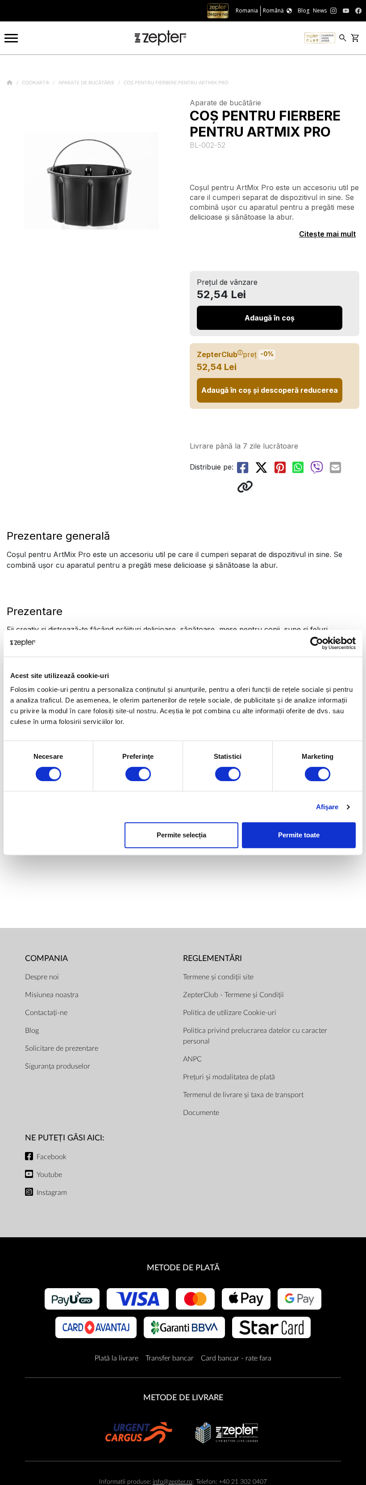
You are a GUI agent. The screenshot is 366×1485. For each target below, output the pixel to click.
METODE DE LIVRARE (183, 1398)
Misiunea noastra (52, 994)
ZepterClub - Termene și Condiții (233, 994)
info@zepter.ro (172, 1481)
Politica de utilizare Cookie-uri (229, 1012)
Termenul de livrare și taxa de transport (243, 1094)
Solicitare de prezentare (61, 1048)
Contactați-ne (46, 1012)
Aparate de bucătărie (87, 82)
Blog (32, 1030)
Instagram (52, 1192)
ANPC (192, 1059)
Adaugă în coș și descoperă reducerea (269, 390)
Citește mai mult (327, 233)
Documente (201, 1112)
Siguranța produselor (57, 1066)
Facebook (52, 1157)
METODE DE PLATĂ (183, 1268)
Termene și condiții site (218, 977)
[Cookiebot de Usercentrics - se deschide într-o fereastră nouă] (317, 643)
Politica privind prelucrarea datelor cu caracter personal (255, 1036)
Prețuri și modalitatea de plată (229, 1077)
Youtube (49, 1174)
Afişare (327, 807)
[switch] (138, 774)
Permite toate (299, 835)
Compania (46, 958)
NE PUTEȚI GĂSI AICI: (64, 1138)
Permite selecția (181, 835)
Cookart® (36, 82)
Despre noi (42, 977)
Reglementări (212, 958)
